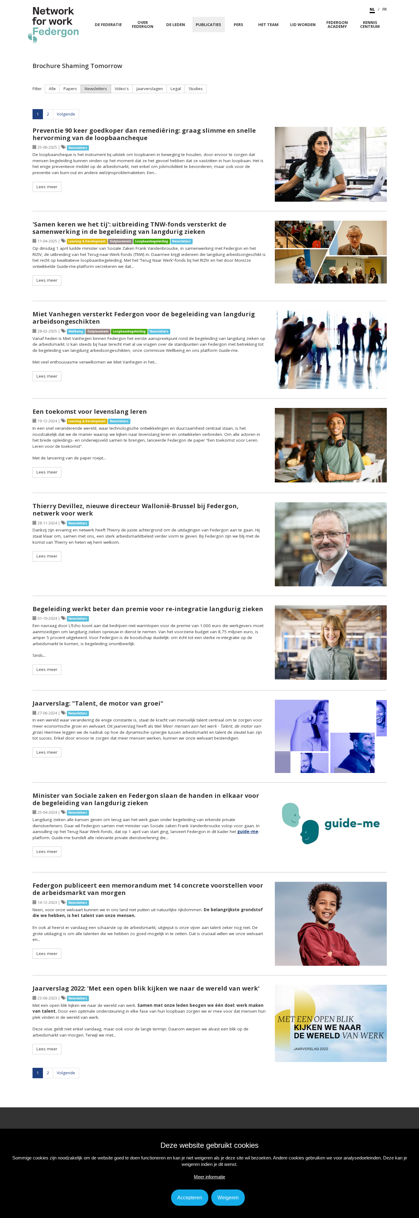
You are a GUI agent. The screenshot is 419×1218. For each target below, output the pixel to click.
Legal (176, 88)
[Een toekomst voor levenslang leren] (331, 445)
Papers (70, 88)
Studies (196, 88)
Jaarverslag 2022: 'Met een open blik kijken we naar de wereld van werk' (146, 988)
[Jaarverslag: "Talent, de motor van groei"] (331, 736)
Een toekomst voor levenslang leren (90, 411)
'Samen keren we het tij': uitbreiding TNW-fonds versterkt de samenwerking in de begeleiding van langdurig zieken (129, 228)
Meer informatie (209, 1176)
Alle (52, 88)
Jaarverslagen (149, 88)
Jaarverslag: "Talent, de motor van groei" (98, 703)
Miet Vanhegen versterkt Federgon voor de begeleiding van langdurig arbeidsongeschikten (144, 317)
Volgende (66, 114)
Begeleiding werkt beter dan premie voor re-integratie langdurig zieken (148, 609)
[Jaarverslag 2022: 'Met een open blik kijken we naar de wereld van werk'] (331, 1023)
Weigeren (228, 1197)
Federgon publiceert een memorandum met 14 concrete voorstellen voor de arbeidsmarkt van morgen (148, 889)
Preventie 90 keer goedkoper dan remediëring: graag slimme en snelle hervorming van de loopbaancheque (144, 134)
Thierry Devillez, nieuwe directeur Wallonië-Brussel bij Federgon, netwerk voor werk (136, 509)
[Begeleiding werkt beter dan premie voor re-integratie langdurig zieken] (331, 642)
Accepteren (189, 1197)
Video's (122, 88)
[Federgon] (53, 25)
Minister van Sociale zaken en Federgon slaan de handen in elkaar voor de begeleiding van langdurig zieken (146, 799)
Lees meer (47, 186)
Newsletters (96, 88)
